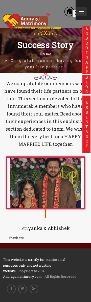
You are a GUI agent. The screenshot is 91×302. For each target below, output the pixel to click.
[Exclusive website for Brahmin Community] (42, 9)
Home (45, 53)
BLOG (86, 84)
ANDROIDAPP (86, 50)
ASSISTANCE (86, 124)
